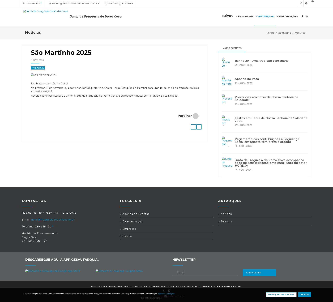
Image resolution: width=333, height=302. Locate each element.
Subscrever (253, 272)
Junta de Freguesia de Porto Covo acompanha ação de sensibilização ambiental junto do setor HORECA (271, 163)
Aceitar (305, 295)
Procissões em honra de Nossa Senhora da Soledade (266, 98)
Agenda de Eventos (136, 213)
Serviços (226, 221)
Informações (288, 16)
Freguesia (245, 16)
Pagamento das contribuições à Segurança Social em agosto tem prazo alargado (267, 140)
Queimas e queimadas (119, 3)
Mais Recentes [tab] (232, 48)
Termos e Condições (186, 286)
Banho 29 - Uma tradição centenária (262, 60)
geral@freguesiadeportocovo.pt (75, 3)
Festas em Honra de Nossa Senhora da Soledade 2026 (271, 119)
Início (270, 32)
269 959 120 (32, 3)
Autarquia (265, 16)
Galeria (127, 236)
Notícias (300, 32)
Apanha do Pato (247, 79)
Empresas (129, 228)
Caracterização (132, 221)
